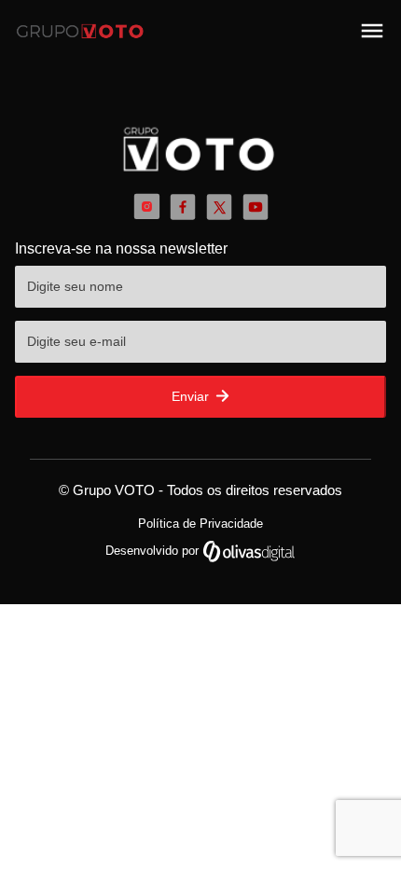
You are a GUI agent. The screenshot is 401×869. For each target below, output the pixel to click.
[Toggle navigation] (372, 31)
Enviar (192, 396)
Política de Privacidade (200, 524)
